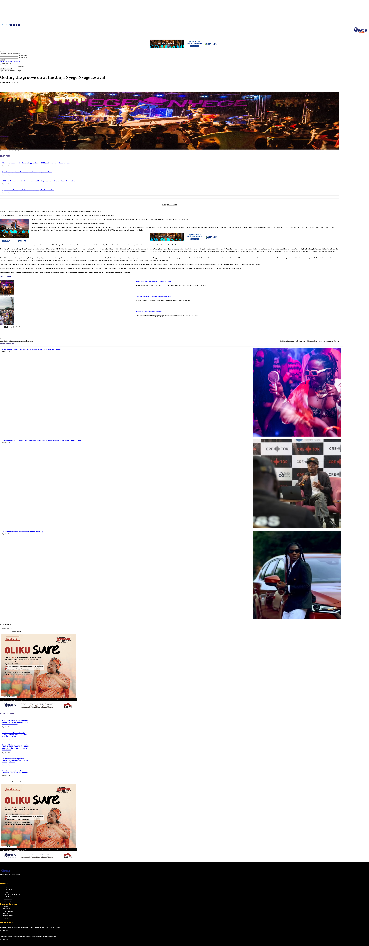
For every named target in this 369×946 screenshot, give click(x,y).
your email (21, 67)
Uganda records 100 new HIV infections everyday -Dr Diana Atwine (28, 190)
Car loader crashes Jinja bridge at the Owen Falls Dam (153, 296)
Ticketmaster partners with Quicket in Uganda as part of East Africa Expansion (32, 349)
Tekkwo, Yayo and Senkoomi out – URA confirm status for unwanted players (309, 341)
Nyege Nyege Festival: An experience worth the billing (153, 281)
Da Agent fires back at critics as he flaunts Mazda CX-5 (22, 532)
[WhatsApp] (329, 87)
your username (22, 55)
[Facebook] (11, 25)
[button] (91, 35)
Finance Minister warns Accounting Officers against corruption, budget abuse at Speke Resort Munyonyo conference (15, 747)
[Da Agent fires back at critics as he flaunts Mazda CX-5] (297, 575)
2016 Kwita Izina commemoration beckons (16, 341)
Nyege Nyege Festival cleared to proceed (149, 312)
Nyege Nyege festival (14, 327)
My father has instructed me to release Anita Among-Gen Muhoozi (27, 172)
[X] (19, 25)
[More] (336, 87)
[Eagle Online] (360, 30)
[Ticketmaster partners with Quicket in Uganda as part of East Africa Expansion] (297, 392)
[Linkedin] (16, 25)
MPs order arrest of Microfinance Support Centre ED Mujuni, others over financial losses (36, 163)
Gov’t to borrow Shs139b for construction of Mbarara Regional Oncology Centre (15, 760)
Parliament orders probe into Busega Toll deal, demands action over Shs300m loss (14, 734)
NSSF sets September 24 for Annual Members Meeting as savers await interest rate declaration (38, 181)
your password (22, 57)
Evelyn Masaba (6, 82)
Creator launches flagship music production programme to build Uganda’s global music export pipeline (41, 440)
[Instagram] (14, 25)
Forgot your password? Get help (10, 61)
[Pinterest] (322, 87)
